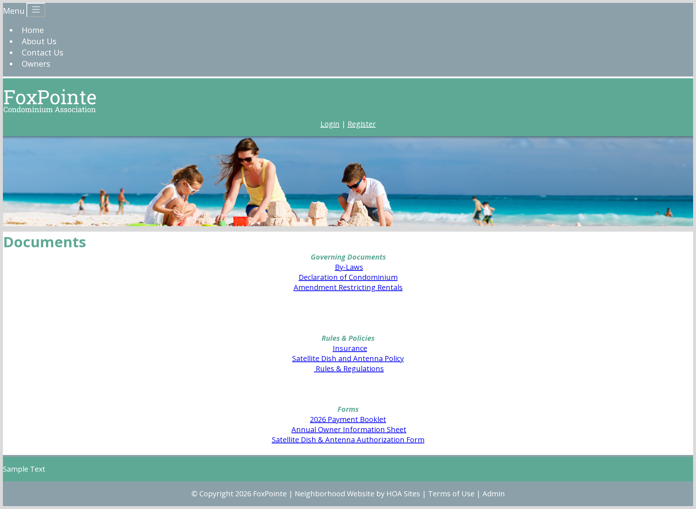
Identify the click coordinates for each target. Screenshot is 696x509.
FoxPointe (270, 493)
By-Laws (349, 267)
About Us (39, 41)
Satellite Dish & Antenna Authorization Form (348, 439)
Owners (36, 63)
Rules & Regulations (349, 368)
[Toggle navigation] (35, 10)
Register (362, 124)
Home (33, 29)
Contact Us (42, 52)
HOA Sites (403, 493)
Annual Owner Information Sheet (348, 429)
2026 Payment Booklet (348, 419)
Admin (493, 493)
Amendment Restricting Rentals (348, 287)
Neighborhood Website (334, 493)
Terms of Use (451, 493)
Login (330, 124)
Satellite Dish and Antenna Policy (348, 358)
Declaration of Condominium (348, 277)
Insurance (350, 348)
